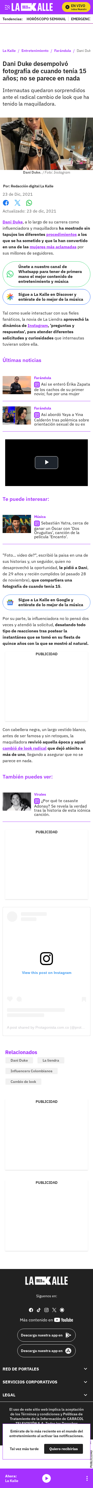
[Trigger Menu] (7, 7)
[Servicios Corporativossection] (85, 1382)
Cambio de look (23, 1081)
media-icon (46, 1478)
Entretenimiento (35, 51)
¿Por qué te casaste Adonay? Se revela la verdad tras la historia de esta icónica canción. (62, 807)
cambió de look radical (25, 748)
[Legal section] (85, 1395)
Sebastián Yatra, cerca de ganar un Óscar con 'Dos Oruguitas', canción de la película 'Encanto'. (61, 529)
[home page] (46, 1280)
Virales (40, 794)
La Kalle (9, 51)
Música (40, 516)
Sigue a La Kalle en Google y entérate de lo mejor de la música (50, 602)
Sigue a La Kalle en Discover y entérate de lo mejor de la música (50, 297)
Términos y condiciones (40, 1413)
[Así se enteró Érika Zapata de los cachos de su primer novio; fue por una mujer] (17, 385)
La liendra (51, 1060)
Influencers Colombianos (31, 1071)
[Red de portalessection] (85, 1368)
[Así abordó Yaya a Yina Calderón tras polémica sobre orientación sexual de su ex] (17, 415)
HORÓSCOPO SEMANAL (46, 19)
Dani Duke (13, 221)
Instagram (38, 325)
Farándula (62, 51)
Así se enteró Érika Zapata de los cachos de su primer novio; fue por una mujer (62, 388)
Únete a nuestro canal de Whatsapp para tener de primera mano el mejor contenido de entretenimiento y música (50, 274)
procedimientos (61, 234)
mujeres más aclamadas (53, 246)
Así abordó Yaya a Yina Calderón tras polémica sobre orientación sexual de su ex (61, 419)
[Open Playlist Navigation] (87, 1478)
